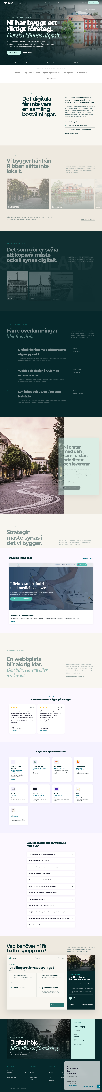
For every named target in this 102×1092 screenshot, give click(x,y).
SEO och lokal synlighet (16, 1074)
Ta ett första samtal (72, 487)
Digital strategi (16, 1070)
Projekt (37, 1074)
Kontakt (37, 1079)
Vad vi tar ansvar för (41, 2)
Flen (50, 1074)
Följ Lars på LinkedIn (83, 1044)
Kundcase (51, 2)
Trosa (50, 1077)
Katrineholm (51, 1070)
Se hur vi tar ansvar (29, 52)
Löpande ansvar (78, 393)
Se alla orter (60, 1080)
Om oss (65, 2)
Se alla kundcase (87, 558)
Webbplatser (77, 369)
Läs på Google (14, 730)
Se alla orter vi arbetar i (88, 219)
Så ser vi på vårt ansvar (72, 133)
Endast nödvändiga (88, 1086)
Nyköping (51, 1072)
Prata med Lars (93, 2)
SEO (74, 390)
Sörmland (58, 2)
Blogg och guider (37, 1077)
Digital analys (77, 351)
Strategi (75, 348)
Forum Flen (51, 78)
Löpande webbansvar (16, 1077)
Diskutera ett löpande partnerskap (76, 676)
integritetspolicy (73, 1085)
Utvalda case (77, 372)
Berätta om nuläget (57, 1004)
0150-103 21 (84, 2)
